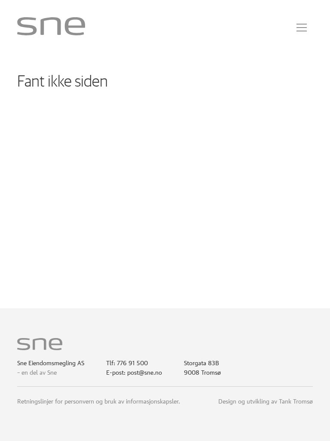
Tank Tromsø (296, 400)
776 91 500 (132, 362)
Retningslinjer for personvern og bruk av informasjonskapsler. (98, 400)
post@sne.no (144, 371)
